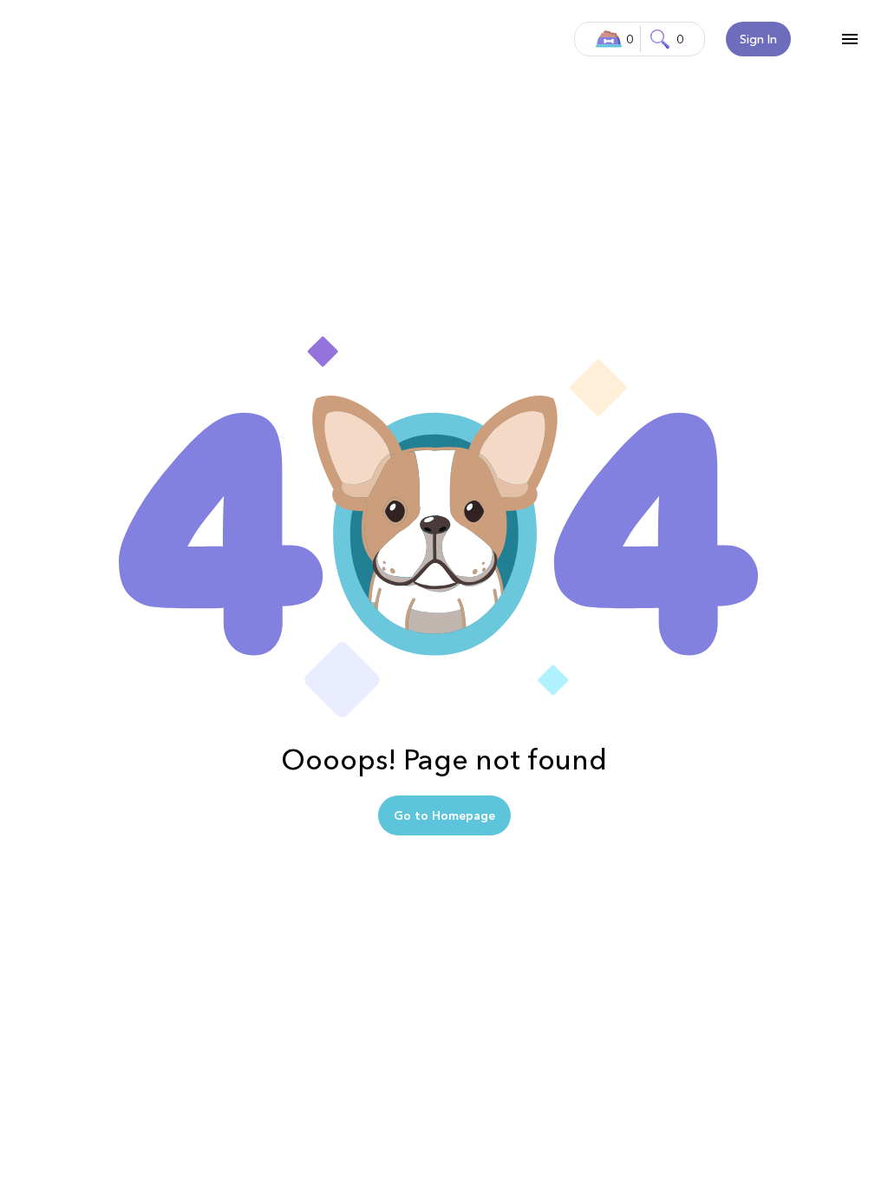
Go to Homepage (444, 815)
